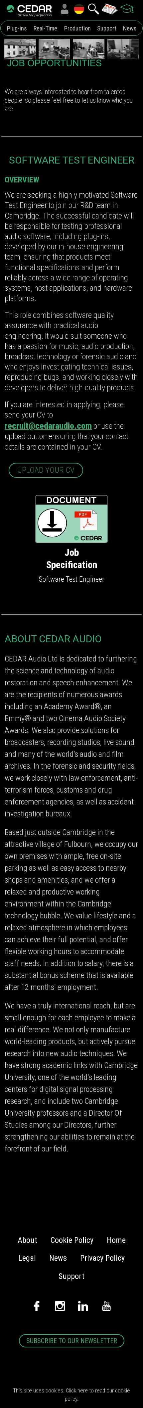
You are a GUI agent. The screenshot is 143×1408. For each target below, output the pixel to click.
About (27, 1240)
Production (77, 28)
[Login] (64, 9)
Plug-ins (17, 28)
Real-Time (45, 28)
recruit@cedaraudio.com (48, 426)
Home (116, 1240)
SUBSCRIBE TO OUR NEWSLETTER (71, 1341)
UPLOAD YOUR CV (45, 470)
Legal (27, 1258)
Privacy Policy (102, 1258)
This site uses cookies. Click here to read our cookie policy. (71, 1394)
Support (106, 28)
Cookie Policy (72, 1240)
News (130, 28)
